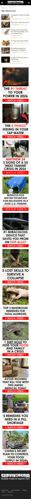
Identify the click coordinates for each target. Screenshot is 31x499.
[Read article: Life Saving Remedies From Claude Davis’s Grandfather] (5, 50)
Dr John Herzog (16, 24)
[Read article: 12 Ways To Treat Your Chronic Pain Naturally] (5, 60)
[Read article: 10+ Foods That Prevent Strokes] (5, 43)
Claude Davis (15, 52)
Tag (6, 8)
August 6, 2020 (23, 19)
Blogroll (25, 490)
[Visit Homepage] (15, 2)
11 (12, 45)
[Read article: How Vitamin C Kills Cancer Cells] (5, 25)
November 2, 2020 (24, 52)
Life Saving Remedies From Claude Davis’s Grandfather (18, 49)
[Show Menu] (2, 2)
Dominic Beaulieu (16, 35)
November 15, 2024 (16, 37)
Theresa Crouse (16, 61)
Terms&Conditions (15, 490)
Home (2, 8)
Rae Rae (14, 43)
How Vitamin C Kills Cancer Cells (20, 22)
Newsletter (10, 492)
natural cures (12, 8)
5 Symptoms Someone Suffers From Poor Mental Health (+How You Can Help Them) (19, 31)
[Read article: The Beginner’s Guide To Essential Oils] (5, 17)
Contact (3, 492)
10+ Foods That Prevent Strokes (19, 41)
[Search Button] (29, 2)
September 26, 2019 (22, 43)
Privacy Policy (5, 490)
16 (12, 54)
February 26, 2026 (16, 63)
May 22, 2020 (25, 24)
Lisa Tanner (15, 19)
